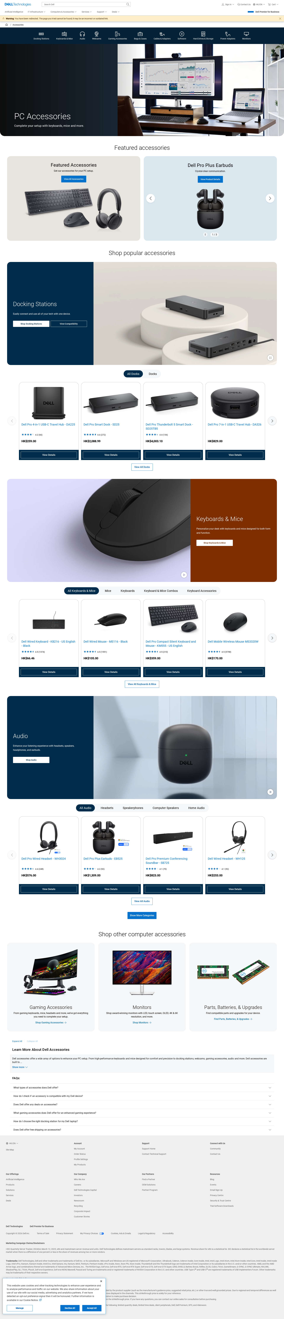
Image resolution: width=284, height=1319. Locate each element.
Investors (78, 1195)
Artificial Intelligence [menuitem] (14, 12)
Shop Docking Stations (31, 324)
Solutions (10, 1190)
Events (213, 1185)
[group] (210, 198)
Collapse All (32, 1041)
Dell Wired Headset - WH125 (226, 858)
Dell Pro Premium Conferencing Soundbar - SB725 (166, 861)
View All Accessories (73, 179)
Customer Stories (82, 1216)
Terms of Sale (43, 1233)
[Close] (101, 1281)
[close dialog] (280, 18)
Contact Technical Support (154, 1154)
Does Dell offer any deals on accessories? (35, 1104)
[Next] (272, 420)
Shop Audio (31, 760)
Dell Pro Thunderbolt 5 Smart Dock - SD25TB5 (169, 426)
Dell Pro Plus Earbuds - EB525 (103, 858)
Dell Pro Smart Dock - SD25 (101, 424)
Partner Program (150, 1190)
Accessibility (168, 1233)
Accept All (92, 1308)
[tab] (133, 373)
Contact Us (215, 1154)
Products (10, 1185)
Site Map (10, 1150)
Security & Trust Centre (220, 1200)
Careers (77, 1185)
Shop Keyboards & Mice (215, 543)
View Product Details (210, 179)
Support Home (148, 1149)
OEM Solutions (148, 1185)
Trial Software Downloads (222, 1206)
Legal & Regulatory (146, 1233)
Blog (212, 1179)
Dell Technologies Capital (85, 1190)
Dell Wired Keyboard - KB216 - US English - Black (48, 643)
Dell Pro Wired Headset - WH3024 (43, 858)
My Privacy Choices (89, 1233)
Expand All (17, 1041)
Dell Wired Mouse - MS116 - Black (106, 641)
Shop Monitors (140, 1022)
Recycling (78, 1206)
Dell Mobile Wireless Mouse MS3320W (233, 641)
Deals (8, 1200)
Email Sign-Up (216, 1190)
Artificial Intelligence (15, 1179)
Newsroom (79, 1200)
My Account (79, 1149)
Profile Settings (81, 1159)
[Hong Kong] (7, 25)
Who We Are (79, 1179)
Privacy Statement (64, 1233)
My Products (80, 1164)
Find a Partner (148, 1179)
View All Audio (142, 901)
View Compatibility (69, 324)
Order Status (80, 1154)
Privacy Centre (216, 1195)
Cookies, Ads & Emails (121, 1233)
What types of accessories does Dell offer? (35, 1087)
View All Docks (142, 467)
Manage (20, 1308)
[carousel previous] (150, 198)
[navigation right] (262, 374)
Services (9, 1195)
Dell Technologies (14, 1226)
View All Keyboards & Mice (142, 684)
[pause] (205, 234)
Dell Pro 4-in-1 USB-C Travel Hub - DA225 (48, 424)
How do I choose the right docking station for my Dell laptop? (45, 1121)
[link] (244, 4)
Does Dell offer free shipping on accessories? (37, 1129)
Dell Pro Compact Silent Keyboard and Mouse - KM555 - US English (171, 643)
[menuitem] (36, 12)
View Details (48, 455)
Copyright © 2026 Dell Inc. (18, 1233)
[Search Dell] (128, 4)
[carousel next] (270, 198)
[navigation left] (22, 374)
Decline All (70, 1308)
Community (215, 1149)
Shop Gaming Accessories (49, 1022)
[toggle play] (270, 358)
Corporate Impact (82, 1211)
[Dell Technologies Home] (18, 4)
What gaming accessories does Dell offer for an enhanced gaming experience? (54, 1112)
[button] (228, 4)
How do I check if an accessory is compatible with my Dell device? (48, 1096)
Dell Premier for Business (267, 12)
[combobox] (86, 4)
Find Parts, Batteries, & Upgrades (231, 1019)
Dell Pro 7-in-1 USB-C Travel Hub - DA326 (234, 424)
